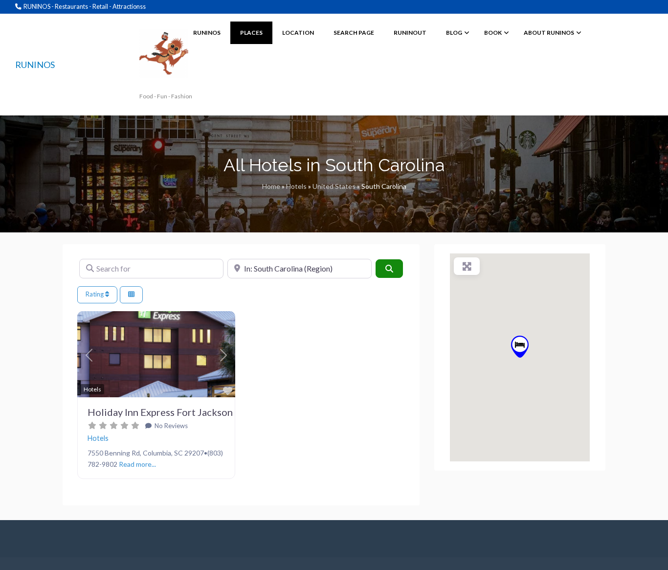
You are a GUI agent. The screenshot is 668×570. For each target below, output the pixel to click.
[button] (89, 355)
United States (334, 186)
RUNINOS (35, 64)
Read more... (137, 464)
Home (271, 186)
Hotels (296, 186)
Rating (95, 294)
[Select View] (131, 294)
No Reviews (170, 426)
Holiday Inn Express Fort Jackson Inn (168, 412)
